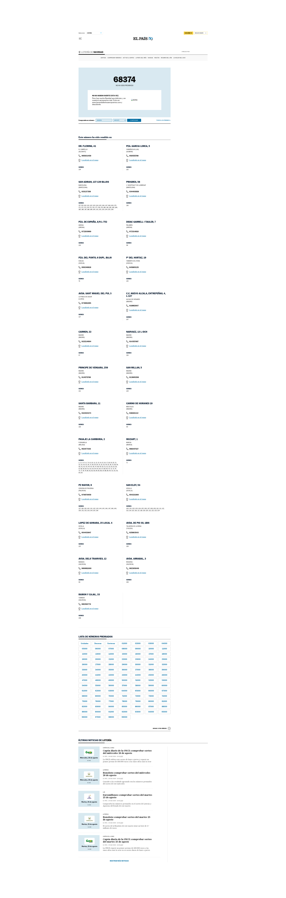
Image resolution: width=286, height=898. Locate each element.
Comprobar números (114, 58)
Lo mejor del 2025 (179, 58)
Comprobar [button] (134, 120)
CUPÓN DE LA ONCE (108, 748)
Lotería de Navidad (92, 52)
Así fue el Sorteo (128, 58)
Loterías (105, 770)
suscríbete (188, 33)
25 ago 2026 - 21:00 (115, 800)
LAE (104, 792)
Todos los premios (163, 120)
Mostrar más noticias (119, 861)
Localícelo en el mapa (90, 160)
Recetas (157, 58)
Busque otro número (160, 728)
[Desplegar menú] (80, 38)
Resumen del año (166, 58)
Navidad (150, 58)
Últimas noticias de (94, 740)
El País (105, 756)
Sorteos (103, 58)
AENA (199, 51)
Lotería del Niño (141, 58)
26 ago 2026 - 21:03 (115, 756)
